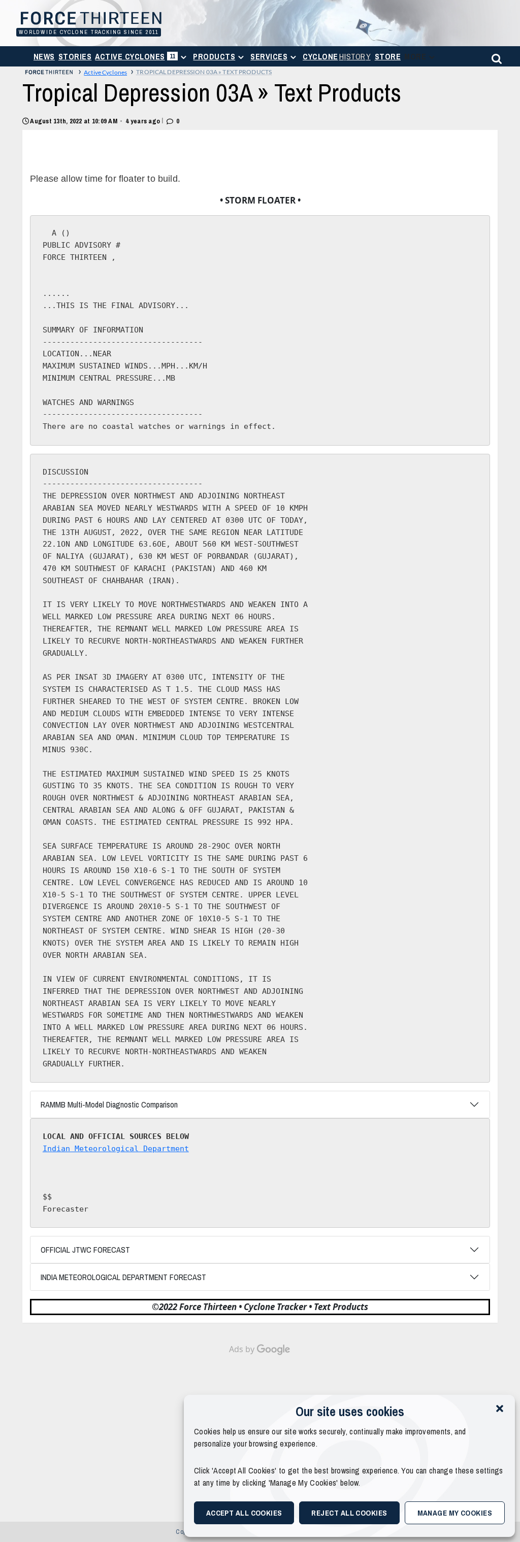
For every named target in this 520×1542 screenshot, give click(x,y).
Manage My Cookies (455, 1512)
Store (388, 56)
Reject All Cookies (349, 1512)
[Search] (495, 56)
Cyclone (337, 56)
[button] (500, 1407)
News (44, 56)
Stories (74, 56)
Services (268, 56)
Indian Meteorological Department (116, 1148)
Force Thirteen (87, 19)
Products (214, 56)
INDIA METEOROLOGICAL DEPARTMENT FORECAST (123, 1277)
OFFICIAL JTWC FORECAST (85, 1249)
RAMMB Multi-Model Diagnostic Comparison (109, 1104)
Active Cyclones (136, 58)
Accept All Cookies (244, 1512)
